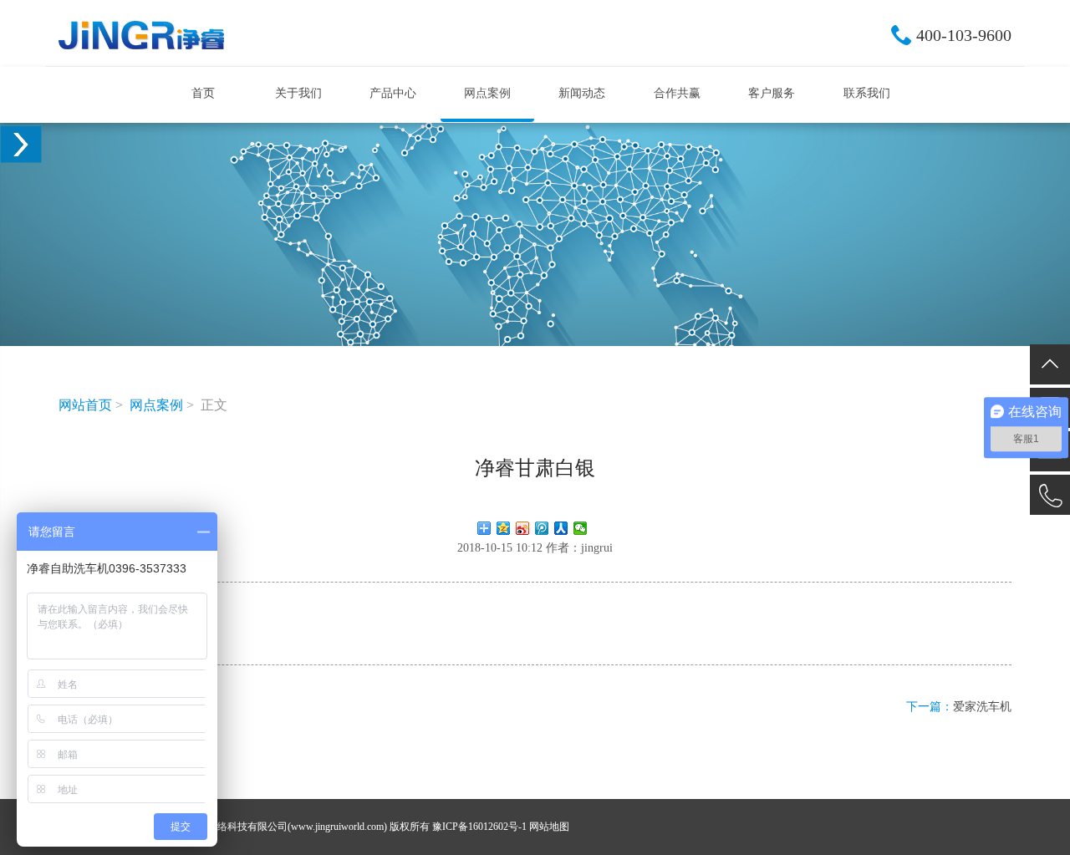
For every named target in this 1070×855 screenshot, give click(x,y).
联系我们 (866, 93)
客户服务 (771, 93)
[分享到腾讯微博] (542, 528)
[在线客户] (21, 144)
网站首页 (85, 405)
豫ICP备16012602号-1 (479, 826)
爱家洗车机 (982, 706)
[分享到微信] (580, 528)
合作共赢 (677, 93)
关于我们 (298, 93)
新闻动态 (581, 93)
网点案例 (487, 93)
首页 (203, 93)
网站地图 (549, 826)
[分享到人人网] (561, 528)
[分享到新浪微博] (523, 528)
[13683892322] (1050, 495)
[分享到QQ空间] (504, 528)
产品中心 (392, 93)
